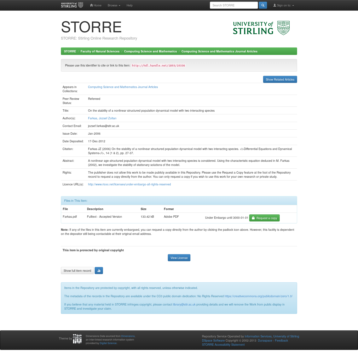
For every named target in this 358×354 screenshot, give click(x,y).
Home (97, 5)
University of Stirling (286, 336)
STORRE (70, 51)
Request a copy (266, 218)
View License (179, 258)
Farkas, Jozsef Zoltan (102, 118)
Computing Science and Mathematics (150, 51)
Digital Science (108, 343)
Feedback (281, 340)
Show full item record (77, 270)
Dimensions (128, 336)
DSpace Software (213, 340)
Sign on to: (284, 5)
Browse (113, 5)
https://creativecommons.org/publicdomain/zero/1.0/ (259, 296)
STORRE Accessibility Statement (223, 344)
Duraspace (265, 340)
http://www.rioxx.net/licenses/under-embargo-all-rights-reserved (129, 184)
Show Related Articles (280, 79)
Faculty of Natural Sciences (100, 51)
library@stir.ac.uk (184, 304)
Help (130, 5)
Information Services (258, 336)
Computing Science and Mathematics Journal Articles (219, 51)
